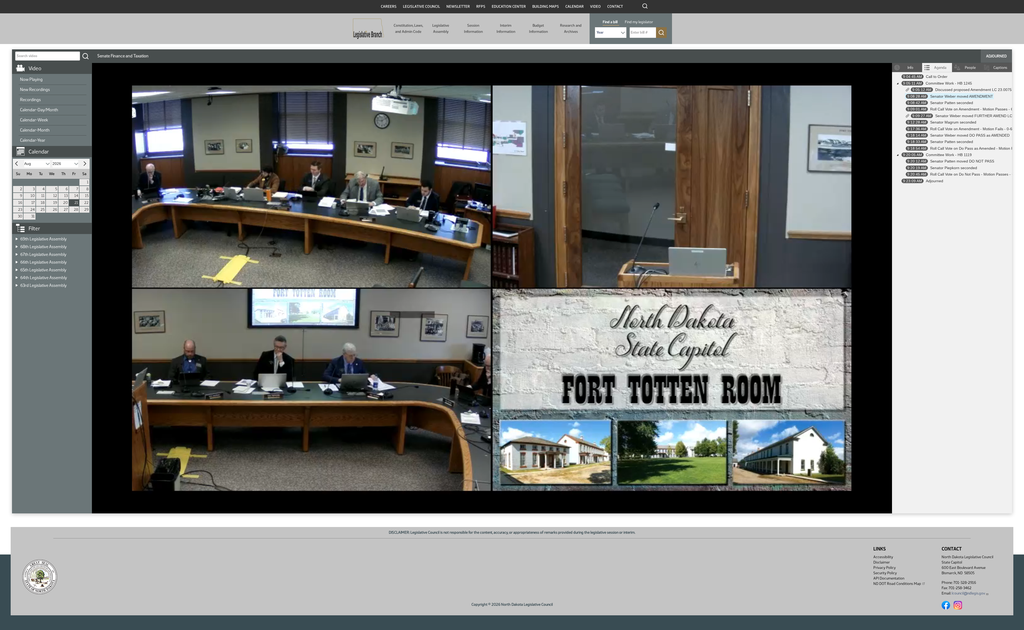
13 (66, 195)
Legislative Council (421, 6)
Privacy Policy (884, 567)
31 (33, 216)
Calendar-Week (34, 119)
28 (76, 209)
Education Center (509, 6)
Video (595, 6)
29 (86, 209)
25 (43, 209)
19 (55, 202)
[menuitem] (52, 80)
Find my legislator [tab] (639, 22)
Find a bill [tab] (610, 22)
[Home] (368, 28)
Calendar (574, 6)
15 (87, 195)
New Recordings (35, 89)
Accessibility (883, 557)
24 (32, 209)
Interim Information (506, 28)
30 (20, 216)
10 (33, 195)
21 (76, 202)
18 (43, 202)
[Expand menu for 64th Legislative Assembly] (17, 276)
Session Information (473, 28)
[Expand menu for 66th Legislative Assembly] (17, 261)
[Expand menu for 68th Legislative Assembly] (17, 245)
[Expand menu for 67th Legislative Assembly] (17, 253)
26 (55, 209)
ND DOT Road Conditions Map (897, 583)
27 (66, 209)
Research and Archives (571, 28)
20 (65, 202)
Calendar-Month (35, 130)
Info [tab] (910, 67)
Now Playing (31, 79)
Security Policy (885, 573)
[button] (54, 149)
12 (55, 195)
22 (86, 202)
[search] (85, 56)
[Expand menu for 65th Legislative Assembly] (17, 268)
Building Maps (545, 6)
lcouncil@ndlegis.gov (968, 593)
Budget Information (538, 28)
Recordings (30, 99)
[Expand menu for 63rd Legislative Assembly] (17, 284)
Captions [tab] (1000, 67)
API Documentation (888, 578)
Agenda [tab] (940, 67)
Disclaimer (881, 562)
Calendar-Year (32, 140)
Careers (389, 6)
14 (76, 195)
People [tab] (970, 67)
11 (43, 195)
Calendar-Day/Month (39, 109)
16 (20, 202)
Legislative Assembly (440, 28)
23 (20, 209)
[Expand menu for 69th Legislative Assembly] (17, 237)
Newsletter (458, 6)
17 (33, 202)
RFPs (480, 6)
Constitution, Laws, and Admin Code (408, 28)
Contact (615, 6)
